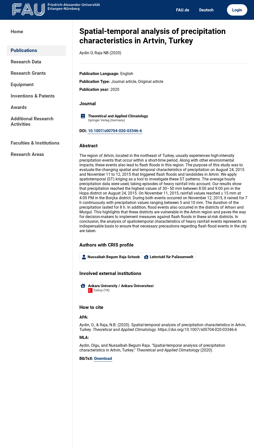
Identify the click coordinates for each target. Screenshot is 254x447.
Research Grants (28, 73)
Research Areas (27, 154)
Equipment (22, 84)
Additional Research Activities (32, 121)
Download (103, 358)
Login (237, 10)
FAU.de (182, 10)
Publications (24, 50)
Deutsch (206, 10)
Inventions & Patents (33, 96)
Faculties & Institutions (35, 143)
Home (17, 31)
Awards (19, 107)
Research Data (26, 62)
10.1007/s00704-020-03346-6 (115, 130)
